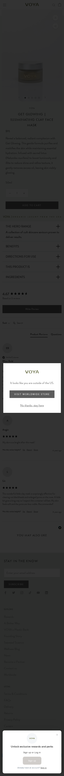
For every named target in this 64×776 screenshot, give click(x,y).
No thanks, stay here (32, 405)
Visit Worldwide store (32, 394)
